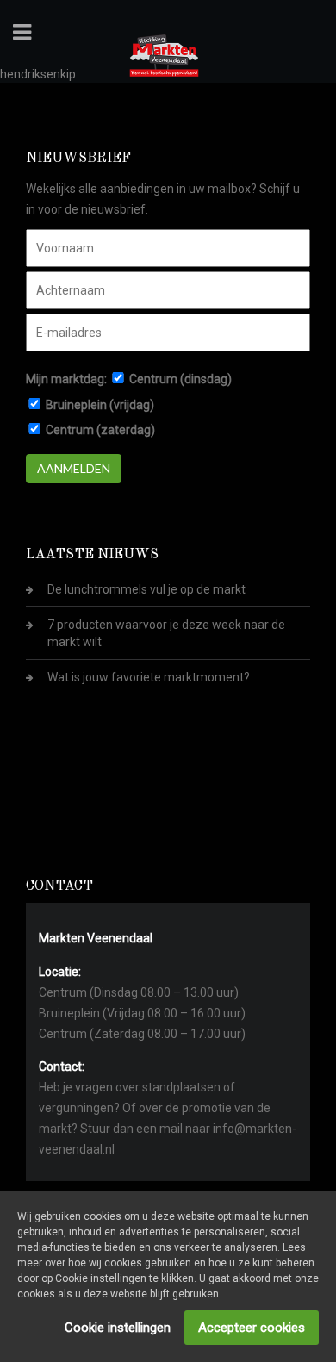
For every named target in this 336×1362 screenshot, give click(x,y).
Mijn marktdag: (66, 379)
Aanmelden (73, 468)
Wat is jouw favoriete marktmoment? (148, 677)
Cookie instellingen (118, 1327)
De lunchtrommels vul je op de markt (146, 589)
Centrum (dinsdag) (180, 379)
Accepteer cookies (251, 1327)
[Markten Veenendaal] (164, 52)
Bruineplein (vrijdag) (100, 405)
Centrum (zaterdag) (100, 430)
